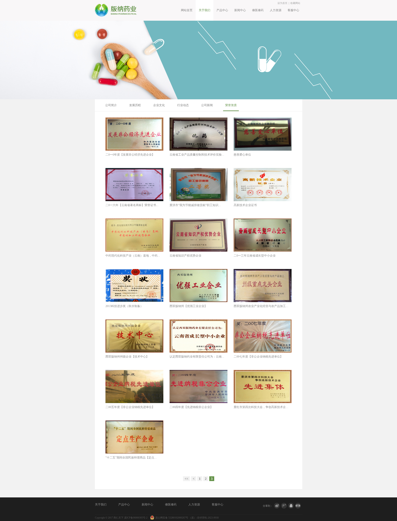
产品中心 (222, 10)
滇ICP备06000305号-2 (135, 517)
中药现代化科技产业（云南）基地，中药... (132, 255)
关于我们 (204, 10)
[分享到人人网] (298, 506)
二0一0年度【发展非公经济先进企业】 (130, 154)
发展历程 (135, 105)
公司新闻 (207, 105)
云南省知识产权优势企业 (185, 255)
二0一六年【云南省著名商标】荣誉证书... (132, 205)
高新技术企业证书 (245, 205)
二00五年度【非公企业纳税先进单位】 (130, 407)
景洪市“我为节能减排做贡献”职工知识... (195, 205)
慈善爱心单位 (242, 154)
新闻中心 (240, 10)
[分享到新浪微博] (277, 506)
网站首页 (187, 10)
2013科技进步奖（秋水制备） (124, 306)
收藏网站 (295, 3)
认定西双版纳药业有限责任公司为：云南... (197, 356)
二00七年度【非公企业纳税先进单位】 (258, 356)
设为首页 (282, 3)
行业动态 (183, 105)
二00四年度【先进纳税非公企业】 (191, 407)
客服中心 (293, 10)
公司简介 (111, 105)
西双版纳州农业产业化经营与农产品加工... (261, 306)
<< (186, 478)
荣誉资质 (231, 105)
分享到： (268, 505)
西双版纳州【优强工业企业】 (188, 306)
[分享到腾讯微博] (284, 506)
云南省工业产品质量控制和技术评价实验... (197, 154)
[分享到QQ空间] (291, 506)
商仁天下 (118, 517)
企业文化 (159, 105)
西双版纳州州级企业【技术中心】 (127, 356)
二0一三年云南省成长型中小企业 (255, 255)
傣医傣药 (258, 10)
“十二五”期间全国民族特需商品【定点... (131, 457)
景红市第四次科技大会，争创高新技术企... (261, 407)
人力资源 (275, 10)
